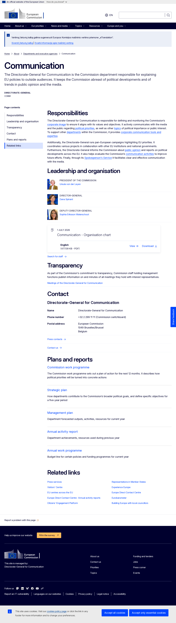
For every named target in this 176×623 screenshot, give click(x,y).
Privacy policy (85, 594)
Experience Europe (121, 487)
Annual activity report (62, 431)
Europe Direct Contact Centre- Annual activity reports (73, 498)
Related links (14, 145)
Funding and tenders (143, 556)
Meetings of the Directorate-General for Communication (75, 283)
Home (7, 26)
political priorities (84, 128)
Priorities (94, 567)
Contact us (95, 561)
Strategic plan (57, 390)
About (16, 53)
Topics (93, 572)
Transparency (14, 127)
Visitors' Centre (54, 487)
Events (136, 572)
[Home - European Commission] (26, 13)
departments (74, 132)
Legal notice (103, 594)
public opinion (133, 150)
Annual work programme (64, 450)
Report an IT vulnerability (16, 594)
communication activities (140, 153)
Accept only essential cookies (149, 612)
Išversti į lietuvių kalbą (22, 43)
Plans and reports (16, 139)
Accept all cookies (114, 612)
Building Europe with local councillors (130, 503)
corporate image (56, 124)
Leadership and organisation (23, 121)
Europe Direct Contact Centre (126, 492)
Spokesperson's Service (98, 157)
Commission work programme (68, 367)
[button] (134, 246)
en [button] (111, 15)
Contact (11, 133)
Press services (54, 482)
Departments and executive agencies (40, 53)
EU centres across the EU (60, 492)
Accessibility (119, 594)
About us (94, 556)
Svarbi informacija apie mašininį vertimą (54, 43)
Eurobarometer (119, 498)
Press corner (139, 567)
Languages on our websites (47, 594)
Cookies (70, 594)
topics (117, 128)
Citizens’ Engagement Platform (62, 503)
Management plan (60, 413)
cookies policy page (57, 611)
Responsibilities (15, 115)
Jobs (135, 561)
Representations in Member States (129, 482)
